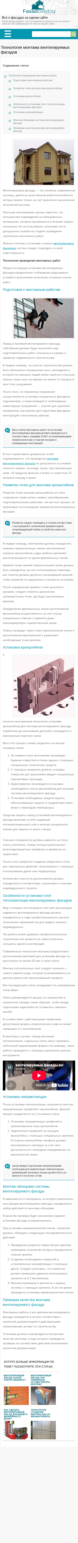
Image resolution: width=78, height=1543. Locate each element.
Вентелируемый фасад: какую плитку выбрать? (15, 1377)
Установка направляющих (28, 112)
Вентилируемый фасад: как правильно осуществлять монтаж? (41, 1379)
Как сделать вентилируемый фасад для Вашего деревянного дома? (16, 1414)
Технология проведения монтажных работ (33, 75)
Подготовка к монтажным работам (32, 80)
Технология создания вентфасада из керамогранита (40, 1413)
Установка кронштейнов (27, 96)
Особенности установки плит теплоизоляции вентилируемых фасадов (39, 105)
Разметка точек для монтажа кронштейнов (37, 88)
